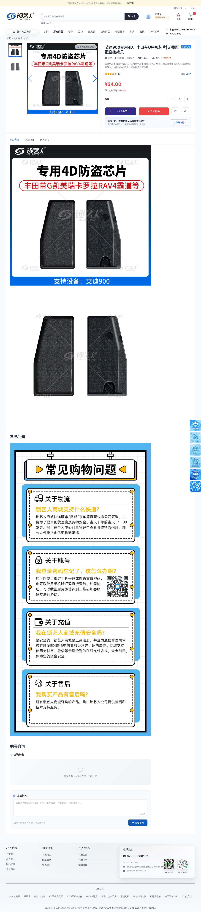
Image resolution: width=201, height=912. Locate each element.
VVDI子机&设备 (74, 896)
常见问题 (29, 139)
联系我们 (46, 864)
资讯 (142, 31)
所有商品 (58, 31)
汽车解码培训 (139, 896)
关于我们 (10, 853)
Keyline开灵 (92, 896)
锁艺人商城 (14, 896)
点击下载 (130, 3)
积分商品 (105, 31)
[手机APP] (195, 474)
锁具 (43, 22)
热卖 (132, 31)
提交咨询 (139, 822)
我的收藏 (82, 864)
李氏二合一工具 (109, 896)
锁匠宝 (27, 896)
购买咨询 (44, 139)
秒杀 (70, 31)
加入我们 (10, 858)
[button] (95, 78)
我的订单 (82, 859)
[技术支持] (195, 437)
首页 (45, 31)
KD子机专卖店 (56, 896)
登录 (192, 8)
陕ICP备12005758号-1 (103, 908)
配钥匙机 (124, 896)
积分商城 (17, 38)
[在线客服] (195, 425)
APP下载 (155, 31)
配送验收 (46, 859)
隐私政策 (10, 864)
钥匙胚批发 (155, 896)
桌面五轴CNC (171, 896)
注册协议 (10, 869)
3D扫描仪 (187, 896)
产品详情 (14, 139)
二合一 (49, 22)
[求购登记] (195, 462)
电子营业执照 (151, 908)
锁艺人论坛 (39, 896)
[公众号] (195, 486)
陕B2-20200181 (137, 908)
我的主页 (82, 854)
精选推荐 (120, 31)
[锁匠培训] (195, 450)
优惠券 (91, 31)
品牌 (80, 31)
